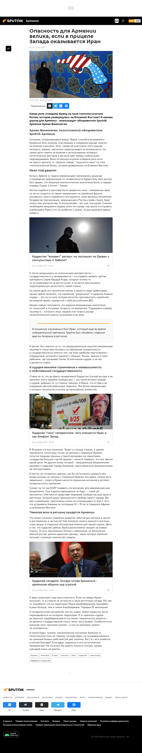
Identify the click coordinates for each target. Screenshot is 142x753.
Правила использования (26, 721)
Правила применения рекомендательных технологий (60, 725)
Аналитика (45, 655)
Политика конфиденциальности (114, 721)
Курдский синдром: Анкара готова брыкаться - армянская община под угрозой (64, 582)
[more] (108, 265)
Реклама (56, 721)
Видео (109, 697)
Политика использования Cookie (17, 725)
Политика (64, 655)
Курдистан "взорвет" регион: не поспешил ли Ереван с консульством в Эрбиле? (70, 258)
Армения (34, 655)
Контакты (45, 721)
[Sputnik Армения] (13, 23)
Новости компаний (88, 721)
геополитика (95, 655)
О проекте (7, 721)
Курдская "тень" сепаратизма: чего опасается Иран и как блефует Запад (69, 434)
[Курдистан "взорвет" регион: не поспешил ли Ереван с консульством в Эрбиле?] (71, 235)
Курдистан (83, 655)
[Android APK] (11, 735)
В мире (55, 655)
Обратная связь (94, 725)
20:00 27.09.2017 (37, 47)
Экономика (33, 697)
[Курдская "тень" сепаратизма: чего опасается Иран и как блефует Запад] (71, 411)
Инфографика (95, 697)
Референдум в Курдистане (41, 661)
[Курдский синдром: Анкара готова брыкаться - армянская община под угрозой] (71, 559)
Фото (82, 697)
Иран (74, 655)
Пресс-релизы (70, 721)
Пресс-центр (121, 697)
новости (7, 697)
